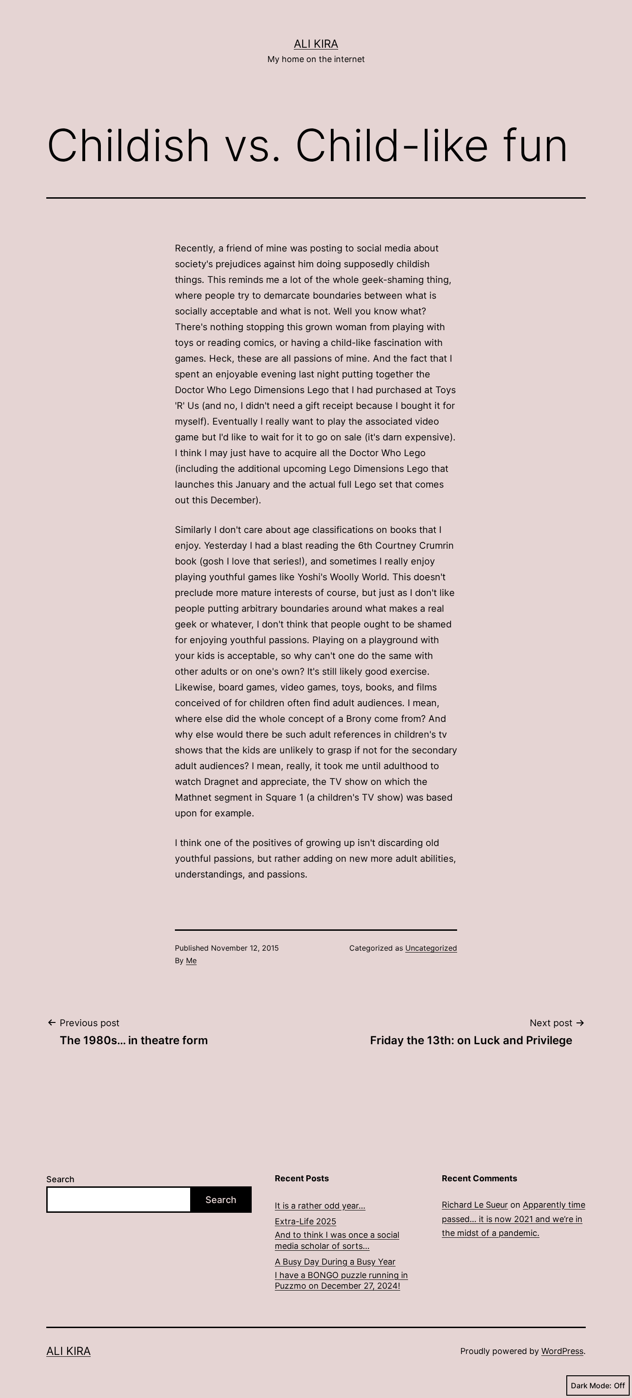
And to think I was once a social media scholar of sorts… (337, 1240)
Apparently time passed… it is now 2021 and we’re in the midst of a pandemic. (513, 1219)
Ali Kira (316, 43)
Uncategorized (431, 948)
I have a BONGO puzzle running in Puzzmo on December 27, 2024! (341, 1280)
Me (191, 960)
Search (60, 1179)
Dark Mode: (591, 1385)
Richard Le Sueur (475, 1205)
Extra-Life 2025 (305, 1221)
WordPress (562, 1351)
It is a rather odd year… (320, 1205)
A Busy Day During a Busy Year (335, 1261)
